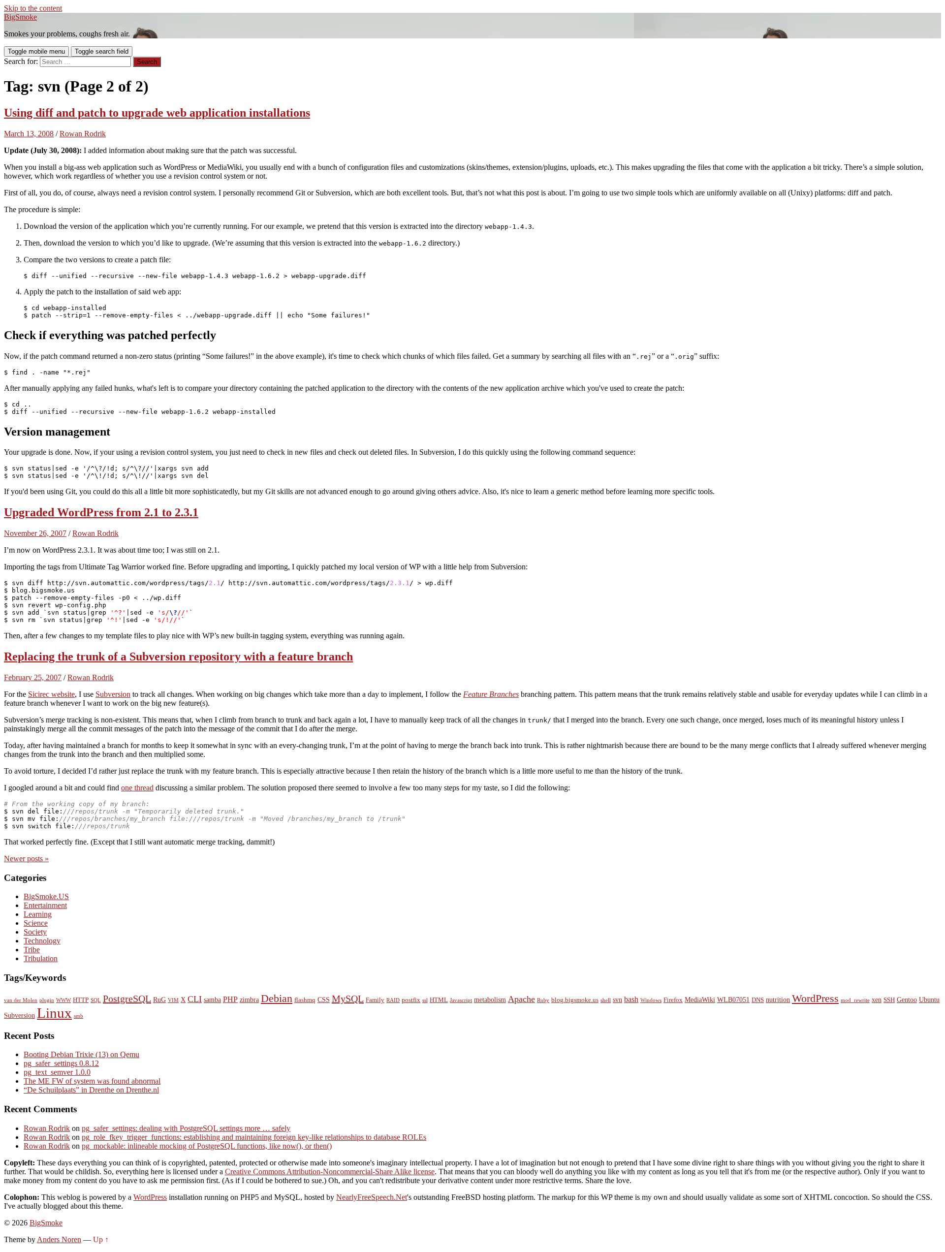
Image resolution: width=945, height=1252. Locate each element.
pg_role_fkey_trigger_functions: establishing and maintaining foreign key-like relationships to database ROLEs (254, 1137)
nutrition (778, 999)
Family (375, 1000)
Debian (276, 998)
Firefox (673, 1000)
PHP (230, 999)
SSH (889, 1000)
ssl (425, 1000)
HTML (439, 1000)
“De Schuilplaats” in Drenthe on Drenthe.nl (91, 1090)
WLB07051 (733, 999)
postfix (411, 1000)
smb (78, 1016)
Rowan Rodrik (83, 133)
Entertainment (45, 905)
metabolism (490, 999)
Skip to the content (33, 8)
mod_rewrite (855, 1000)
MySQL (348, 998)
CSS (323, 999)
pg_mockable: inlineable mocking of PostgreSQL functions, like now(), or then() (207, 1146)
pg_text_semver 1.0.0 (57, 1072)
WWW (63, 1000)
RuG (159, 999)
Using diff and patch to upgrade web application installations (157, 112)
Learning (38, 914)
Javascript (461, 1000)
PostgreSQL (127, 998)
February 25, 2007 (33, 677)
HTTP (81, 1000)
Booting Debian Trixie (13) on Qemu (81, 1054)
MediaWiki (700, 999)
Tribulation (41, 958)
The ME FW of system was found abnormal (92, 1081)
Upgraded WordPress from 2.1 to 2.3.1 (101, 512)
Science (36, 923)
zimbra (249, 999)
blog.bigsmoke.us (574, 1000)
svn (617, 999)
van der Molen (20, 1000)
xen (877, 999)
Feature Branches (491, 694)
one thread (137, 787)
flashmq (304, 1000)
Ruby (543, 1000)
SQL (96, 1000)
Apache (521, 999)
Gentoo (907, 999)
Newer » (26, 858)
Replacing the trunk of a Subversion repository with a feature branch (178, 656)
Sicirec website (51, 694)
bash (631, 999)
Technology (42, 941)
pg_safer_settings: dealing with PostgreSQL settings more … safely (186, 1128)
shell (605, 1000)
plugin (46, 1000)
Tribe (32, 949)
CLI (195, 999)
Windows (651, 1000)
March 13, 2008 (29, 133)
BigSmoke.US (46, 896)
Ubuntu (929, 999)
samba (212, 999)
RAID (393, 1000)
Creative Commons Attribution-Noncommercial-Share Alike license (330, 1171)
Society (35, 932)
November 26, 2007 (35, 533)
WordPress (815, 998)
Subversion (112, 694)
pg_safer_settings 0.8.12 (61, 1063)
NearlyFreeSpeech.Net (371, 1197)
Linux (54, 1013)
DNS (758, 1000)
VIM (173, 1000)
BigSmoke (20, 17)
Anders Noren (59, 1239)
